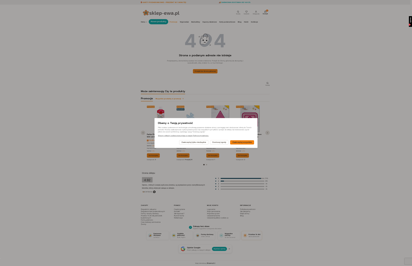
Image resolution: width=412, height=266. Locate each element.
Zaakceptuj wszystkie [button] (242, 142)
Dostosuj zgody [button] (219, 142)
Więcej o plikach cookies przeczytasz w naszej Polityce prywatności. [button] (183, 136)
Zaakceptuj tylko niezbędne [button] (193, 142)
